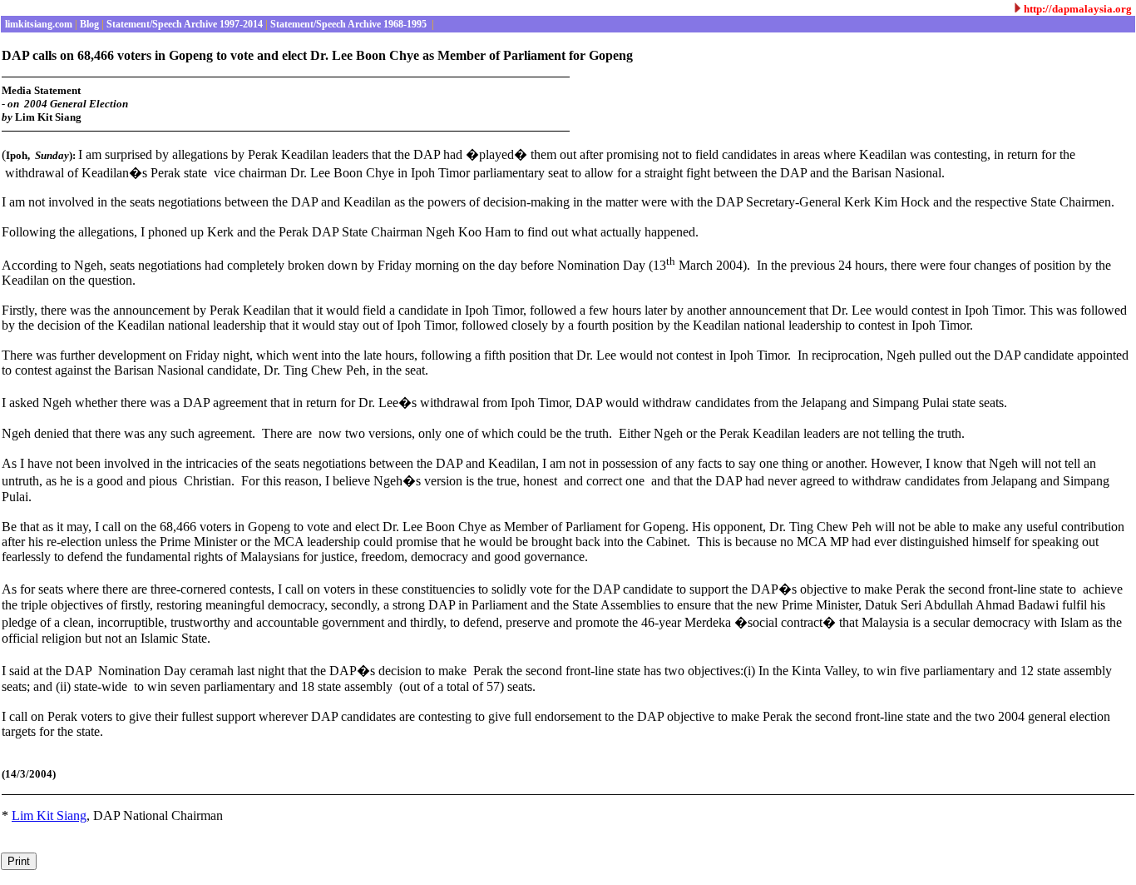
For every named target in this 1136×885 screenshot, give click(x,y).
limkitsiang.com (37, 24)
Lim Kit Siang (49, 815)
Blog (88, 24)
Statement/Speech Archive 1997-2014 (183, 24)
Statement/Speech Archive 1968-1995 (348, 24)
